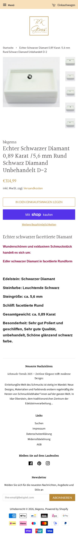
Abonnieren (62, 497)
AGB (39, 444)
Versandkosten (33, 188)
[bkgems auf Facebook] (30, 464)
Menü (10, 5)
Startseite (8, 47)
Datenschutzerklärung (39, 434)
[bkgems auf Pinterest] (39, 464)
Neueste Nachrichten (39, 366)
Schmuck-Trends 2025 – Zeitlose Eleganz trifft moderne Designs (39, 376)
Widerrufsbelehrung (39, 439)
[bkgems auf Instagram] (48, 464)
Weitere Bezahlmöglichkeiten (39, 225)
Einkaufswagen (66, 5)
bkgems (39, 509)
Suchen (39, 423)
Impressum (39, 429)
